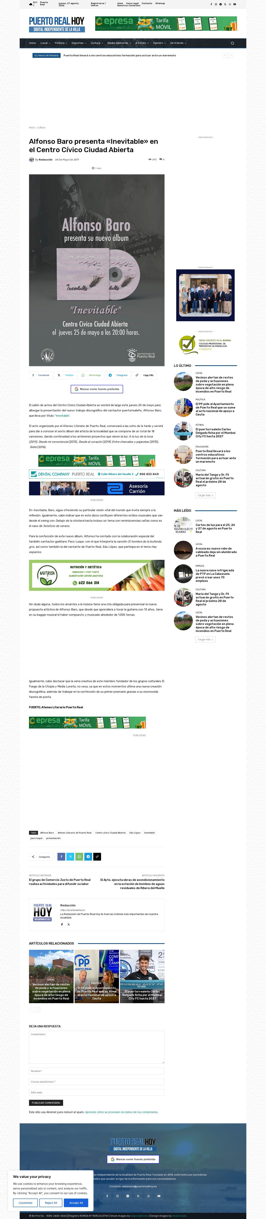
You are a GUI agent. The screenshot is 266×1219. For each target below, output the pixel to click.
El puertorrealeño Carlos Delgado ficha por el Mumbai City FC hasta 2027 (142, 995)
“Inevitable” (62, 415)
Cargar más (204, 495)
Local (50, 980)
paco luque (36, 838)
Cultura (41, 127)
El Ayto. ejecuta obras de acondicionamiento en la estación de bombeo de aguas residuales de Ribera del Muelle (132, 884)
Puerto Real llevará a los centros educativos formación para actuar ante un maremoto (119, 55)
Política (96, 983)
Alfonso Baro (47, 832)
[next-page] (37, 1009)
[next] (231, 55)
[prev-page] (31, 1009)
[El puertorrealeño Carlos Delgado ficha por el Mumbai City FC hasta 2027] (142, 976)
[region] (50, 1190)
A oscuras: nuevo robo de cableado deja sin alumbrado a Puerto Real (216, 552)
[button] (232, 43)
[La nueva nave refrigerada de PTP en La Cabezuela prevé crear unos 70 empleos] (183, 573)
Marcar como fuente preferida (99, 389)
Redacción (46, 159)
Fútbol (141, 987)
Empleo (200, 566)
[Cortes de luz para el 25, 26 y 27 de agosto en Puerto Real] (183, 526)
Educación (202, 447)
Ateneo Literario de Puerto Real (75, 832)
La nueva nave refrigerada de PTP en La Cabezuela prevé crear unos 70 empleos (215, 576)
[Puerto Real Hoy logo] (133, 1144)
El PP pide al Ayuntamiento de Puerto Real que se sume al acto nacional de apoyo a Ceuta (97, 993)
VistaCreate (179, 1215)
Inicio (32, 127)
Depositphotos (140, 1215)
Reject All (51, 1202)
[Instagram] (216, 4)
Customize (25, 1202)
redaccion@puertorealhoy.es (139, 1186)
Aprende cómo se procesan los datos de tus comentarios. (121, 1112)
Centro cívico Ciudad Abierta (110, 832)
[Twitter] (225, 4)
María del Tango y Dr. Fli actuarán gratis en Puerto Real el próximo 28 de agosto (215, 480)
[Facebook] (211, 4)
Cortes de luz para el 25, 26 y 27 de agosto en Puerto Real (215, 528)
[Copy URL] (97, 857)
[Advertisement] (133, 91)
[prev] (224, 55)
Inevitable (149, 832)
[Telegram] (220, 4)
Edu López (134, 832)
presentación (53, 838)
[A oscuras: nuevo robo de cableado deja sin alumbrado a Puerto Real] (183, 550)
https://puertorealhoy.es (72, 910)
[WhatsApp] (230, 4)
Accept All (76, 1202)
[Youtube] (234, 4)
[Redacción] (32, 159)
